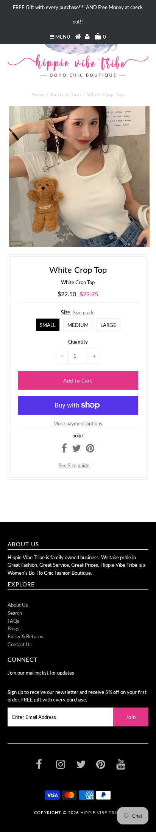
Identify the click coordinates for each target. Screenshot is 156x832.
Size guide (84, 312)
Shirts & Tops (66, 94)
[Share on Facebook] (64, 450)
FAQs (13, 621)
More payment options (77, 423)
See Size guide (74, 465)
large (108, 325)
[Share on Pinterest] (90, 450)
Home (38, 94)
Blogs (13, 628)
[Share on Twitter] (76, 450)
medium (78, 325)
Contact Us (20, 644)
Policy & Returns (25, 636)
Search (15, 613)
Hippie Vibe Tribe (101, 812)
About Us (18, 605)
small (48, 325)
